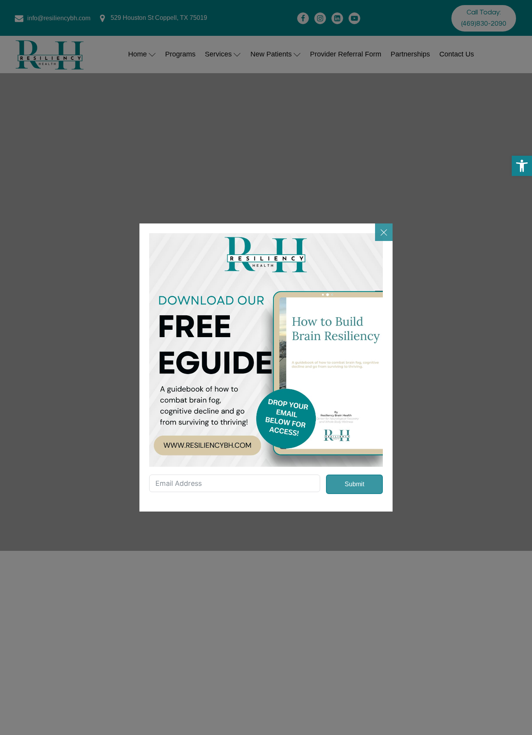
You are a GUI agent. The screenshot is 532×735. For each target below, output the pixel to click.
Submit (354, 484)
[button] (522, 166)
